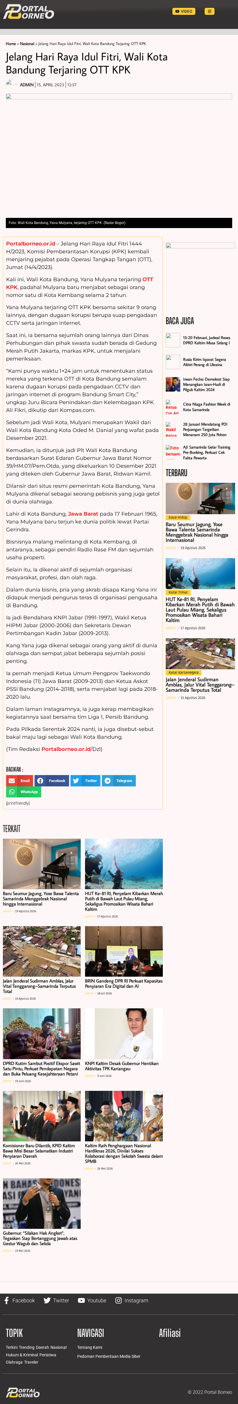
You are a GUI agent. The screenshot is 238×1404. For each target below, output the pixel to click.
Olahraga (14, 1362)
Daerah (42, 1347)
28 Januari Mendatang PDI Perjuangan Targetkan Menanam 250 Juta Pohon (205, 429)
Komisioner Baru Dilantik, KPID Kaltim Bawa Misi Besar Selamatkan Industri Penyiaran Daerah (39, 1151)
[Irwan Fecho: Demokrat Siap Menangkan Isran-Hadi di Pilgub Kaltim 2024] (173, 384)
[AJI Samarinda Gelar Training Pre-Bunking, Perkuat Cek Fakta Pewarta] (173, 452)
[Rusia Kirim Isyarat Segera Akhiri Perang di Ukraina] (173, 362)
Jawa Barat (83, 514)
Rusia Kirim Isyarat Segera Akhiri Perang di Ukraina (204, 362)
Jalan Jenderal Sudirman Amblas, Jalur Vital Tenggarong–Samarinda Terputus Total (39, 986)
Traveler (31, 1362)
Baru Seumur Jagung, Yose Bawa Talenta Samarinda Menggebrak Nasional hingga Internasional (41, 898)
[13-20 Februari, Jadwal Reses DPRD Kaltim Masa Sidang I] (173, 340)
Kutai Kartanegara (184, 672)
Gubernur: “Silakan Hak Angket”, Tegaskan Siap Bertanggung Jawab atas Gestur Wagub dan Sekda (40, 1238)
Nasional (27, 43)
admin (7, 911)
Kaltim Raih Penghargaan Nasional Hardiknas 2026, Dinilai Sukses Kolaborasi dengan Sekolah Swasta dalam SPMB (124, 1153)
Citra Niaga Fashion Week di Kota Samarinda (206, 406)
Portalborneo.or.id (30, 244)
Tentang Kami (89, 1347)
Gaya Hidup (178, 517)
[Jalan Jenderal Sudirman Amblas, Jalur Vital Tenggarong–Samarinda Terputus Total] (42, 951)
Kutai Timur (178, 592)
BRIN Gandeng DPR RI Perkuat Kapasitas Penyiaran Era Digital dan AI (124, 983)
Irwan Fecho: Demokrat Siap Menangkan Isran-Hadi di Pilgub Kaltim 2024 (206, 384)
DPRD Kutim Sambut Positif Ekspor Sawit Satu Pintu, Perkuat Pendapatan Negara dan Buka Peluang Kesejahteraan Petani (41, 1068)
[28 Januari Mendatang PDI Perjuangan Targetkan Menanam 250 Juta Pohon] (173, 429)
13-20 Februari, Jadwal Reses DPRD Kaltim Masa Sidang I (206, 340)
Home (11, 43)
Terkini (11, 1347)
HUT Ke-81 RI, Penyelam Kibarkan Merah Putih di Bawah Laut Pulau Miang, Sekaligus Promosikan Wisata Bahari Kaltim (124, 901)
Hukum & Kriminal (22, 1355)
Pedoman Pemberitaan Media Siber (108, 1356)
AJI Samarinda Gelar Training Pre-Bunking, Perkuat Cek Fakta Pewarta (206, 452)
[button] (19, 780)
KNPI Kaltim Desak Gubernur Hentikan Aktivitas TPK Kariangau (122, 1065)
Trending (27, 1347)
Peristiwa (47, 1355)
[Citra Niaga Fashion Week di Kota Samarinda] (173, 407)
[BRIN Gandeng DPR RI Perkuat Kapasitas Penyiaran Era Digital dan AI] (124, 951)
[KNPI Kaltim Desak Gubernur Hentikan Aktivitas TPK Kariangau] (124, 1033)
